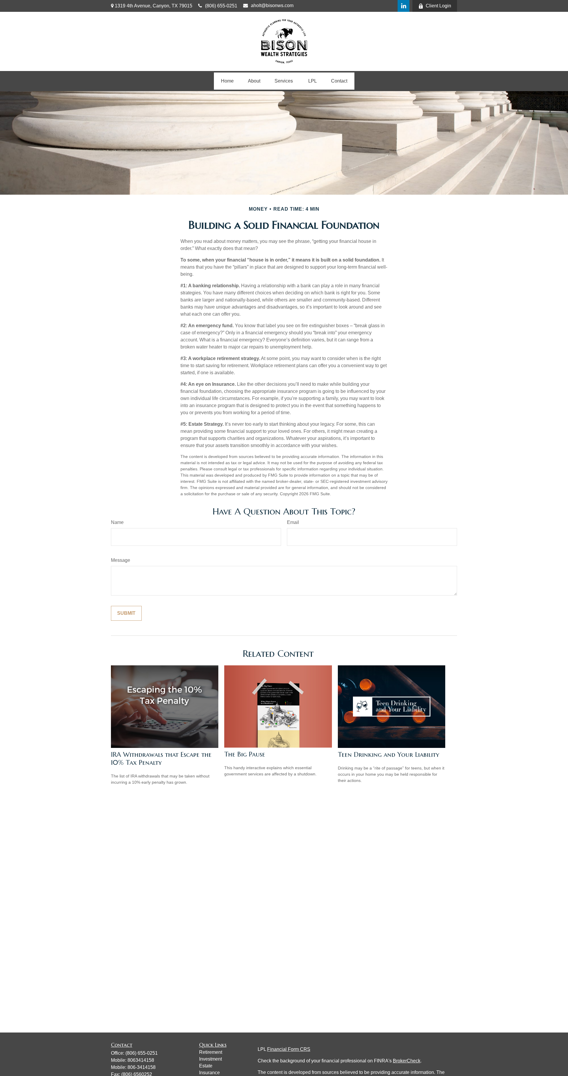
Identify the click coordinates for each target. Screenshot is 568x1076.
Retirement (210, 1052)
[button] (227, 81)
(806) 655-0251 (221, 5)
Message (120, 560)
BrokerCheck (406, 1060)
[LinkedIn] (403, 6)
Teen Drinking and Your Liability (388, 755)
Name (117, 522)
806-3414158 (142, 1067)
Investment (210, 1059)
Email (293, 522)
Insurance (209, 1072)
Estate (205, 1065)
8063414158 (141, 1060)
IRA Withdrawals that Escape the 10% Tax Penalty (161, 759)
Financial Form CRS (288, 1049)
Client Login (438, 5)
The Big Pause (244, 754)
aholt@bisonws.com (272, 5)
